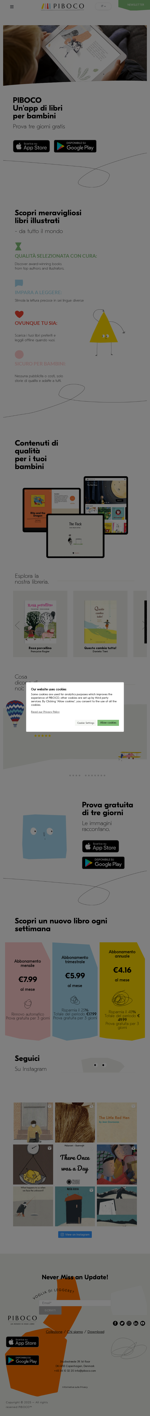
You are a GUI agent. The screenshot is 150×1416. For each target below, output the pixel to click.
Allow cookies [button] (108, 722)
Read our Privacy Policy (45, 712)
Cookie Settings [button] (85, 722)
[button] (70, 723)
